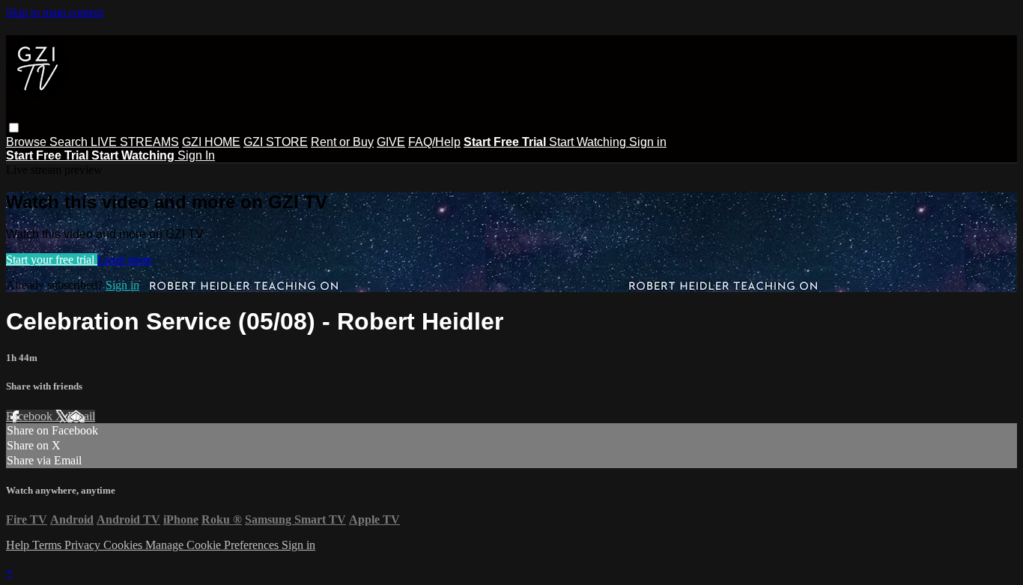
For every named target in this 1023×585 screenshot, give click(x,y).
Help (19, 545)
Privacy (83, 545)
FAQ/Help (434, 142)
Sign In (196, 155)
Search (70, 142)
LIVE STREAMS (135, 142)
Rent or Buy (342, 142)
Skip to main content (54, 12)
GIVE (391, 142)
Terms (48, 545)
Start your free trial (51, 259)
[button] (14, 128)
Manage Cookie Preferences (213, 545)
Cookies (124, 545)
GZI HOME (211, 142)
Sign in (648, 142)
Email (81, 416)
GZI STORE (275, 142)
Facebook (30, 416)
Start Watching (589, 142)
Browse (27, 142)
